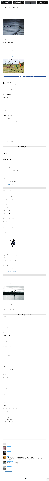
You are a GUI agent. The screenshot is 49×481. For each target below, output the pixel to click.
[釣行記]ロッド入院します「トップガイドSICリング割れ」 (14, 447)
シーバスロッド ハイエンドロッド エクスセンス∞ (8, 184)
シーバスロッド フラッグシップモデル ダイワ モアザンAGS (9, 271)
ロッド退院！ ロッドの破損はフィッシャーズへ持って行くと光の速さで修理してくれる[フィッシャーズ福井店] (20, 457)
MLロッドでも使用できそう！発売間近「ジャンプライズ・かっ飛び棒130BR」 (16, 467)
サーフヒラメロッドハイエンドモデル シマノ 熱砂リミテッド (10, 56)
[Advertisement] (24, 14)
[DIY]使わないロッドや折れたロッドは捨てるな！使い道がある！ (15, 462)
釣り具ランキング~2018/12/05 (8, 471)
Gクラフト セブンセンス (5, 349)
